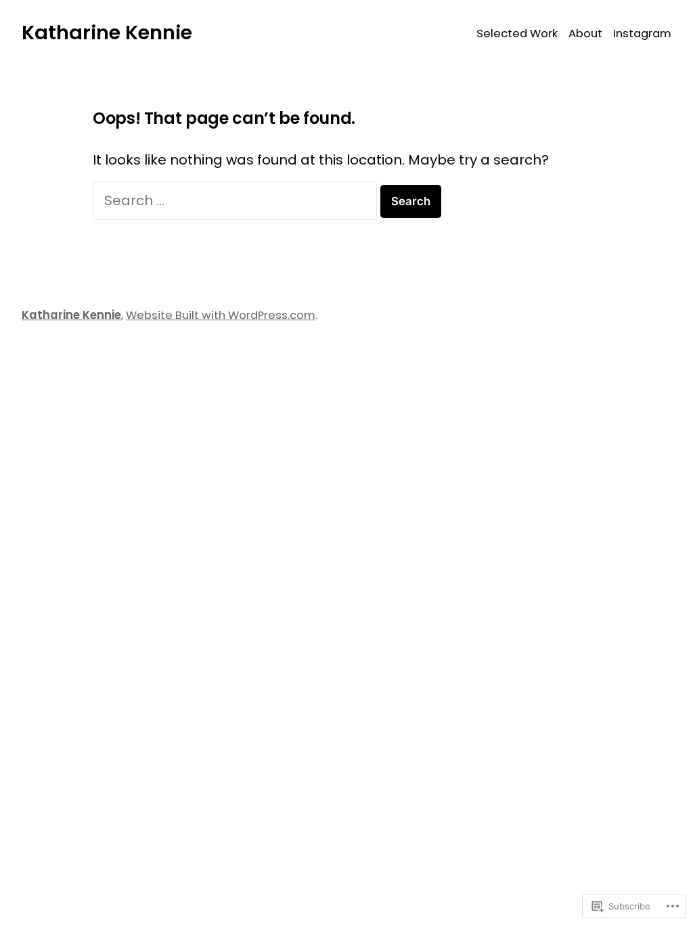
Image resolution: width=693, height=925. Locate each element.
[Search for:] (236, 200)
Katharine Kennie (107, 32)
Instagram (642, 33)
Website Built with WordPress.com (220, 315)
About (585, 33)
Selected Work (517, 33)
